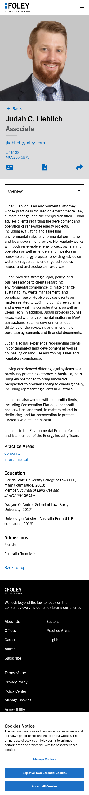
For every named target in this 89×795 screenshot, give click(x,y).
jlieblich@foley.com (25, 142)
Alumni (10, 648)
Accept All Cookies (44, 786)
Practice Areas (58, 630)
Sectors (53, 621)
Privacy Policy (16, 681)
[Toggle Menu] (82, 7)
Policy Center (15, 691)
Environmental (16, 459)
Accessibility (15, 709)
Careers (11, 639)
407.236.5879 (17, 157)
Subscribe (13, 658)
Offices (10, 630)
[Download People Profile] (44, 167)
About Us (12, 621)
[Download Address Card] (9, 167)
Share (79, 167)
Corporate (12, 453)
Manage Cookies (44, 759)
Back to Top (14, 567)
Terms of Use (15, 672)
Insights (53, 639)
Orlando (12, 152)
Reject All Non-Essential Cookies (44, 773)
